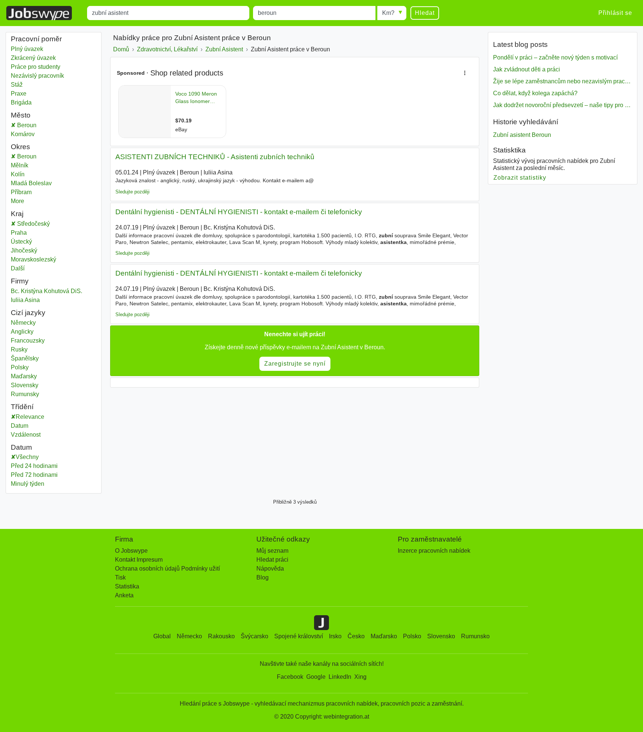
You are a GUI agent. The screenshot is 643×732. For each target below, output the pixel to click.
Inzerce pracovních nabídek (434, 551)
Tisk (120, 577)
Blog (262, 577)
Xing (360, 677)
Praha (29, 232)
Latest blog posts (520, 44)
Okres (20, 147)
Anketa (124, 595)
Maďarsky (24, 376)
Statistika (127, 586)
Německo (189, 636)
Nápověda (270, 568)
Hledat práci (272, 559)
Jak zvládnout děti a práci (526, 69)
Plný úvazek (27, 49)
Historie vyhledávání (525, 122)
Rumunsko (475, 636)
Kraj (17, 214)
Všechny (27, 457)
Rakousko (221, 636)
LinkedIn (340, 677)
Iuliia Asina (25, 300)
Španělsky (25, 358)
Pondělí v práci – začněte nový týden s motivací (555, 57)
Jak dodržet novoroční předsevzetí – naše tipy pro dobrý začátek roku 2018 (562, 105)
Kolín (29, 174)
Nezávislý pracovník (37, 76)
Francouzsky (28, 340)
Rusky (19, 349)
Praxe (18, 93)
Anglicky (22, 331)
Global (162, 636)
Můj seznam (272, 551)
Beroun (34, 125)
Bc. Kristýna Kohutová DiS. (46, 291)
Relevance (30, 417)
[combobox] (168, 13)
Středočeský (38, 224)
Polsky (20, 367)
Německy (23, 323)
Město (21, 115)
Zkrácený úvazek (33, 58)
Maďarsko (384, 636)
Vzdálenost (26, 434)
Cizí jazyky (28, 313)
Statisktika (509, 150)
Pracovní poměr (36, 39)
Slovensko (441, 636)
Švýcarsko (254, 636)
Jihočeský (29, 250)
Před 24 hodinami (34, 466)
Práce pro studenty (35, 67)
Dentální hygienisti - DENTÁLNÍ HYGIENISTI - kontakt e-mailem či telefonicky (238, 212)
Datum (19, 426)
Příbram (29, 192)
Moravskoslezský (39, 259)
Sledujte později (132, 192)
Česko (356, 636)
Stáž (17, 84)
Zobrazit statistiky (520, 177)
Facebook (290, 677)
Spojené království (298, 636)
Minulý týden (27, 484)
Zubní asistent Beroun (522, 135)
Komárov (29, 134)
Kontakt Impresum (139, 559)
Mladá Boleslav (39, 183)
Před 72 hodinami (34, 475)
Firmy (20, 281)
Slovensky (24, 385)
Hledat (425, 13)
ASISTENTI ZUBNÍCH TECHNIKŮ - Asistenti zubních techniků (214, 157)
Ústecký (29, 241)
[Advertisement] (294, 441)
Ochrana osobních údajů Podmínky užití (167, 568)
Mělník (29, 165)
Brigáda (21, 102)
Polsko (412, 636)
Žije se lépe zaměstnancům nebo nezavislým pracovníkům (562, 81)
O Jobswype (131, 551)
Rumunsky (25, 394)
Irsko (335, 636)
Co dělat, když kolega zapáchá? (535, 93)
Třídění (22, 407)
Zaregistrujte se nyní (295, 363)
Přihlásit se (615, 13)
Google (316, 677)
